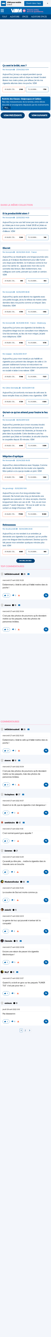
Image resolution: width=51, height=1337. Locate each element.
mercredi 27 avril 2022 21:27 (13, 978)
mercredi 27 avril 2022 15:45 (13, 888)
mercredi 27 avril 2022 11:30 (13, 829)
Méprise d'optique (13, 456)
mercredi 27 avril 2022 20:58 (13, 947)
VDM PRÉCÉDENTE (13, 116)
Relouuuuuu (9, 525)
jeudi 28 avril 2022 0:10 (11, 1009)
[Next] (29, 1030)
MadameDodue (12, 882)
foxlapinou (10, 795)
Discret (6, 248)
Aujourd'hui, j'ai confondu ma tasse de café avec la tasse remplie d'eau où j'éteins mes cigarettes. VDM (25, 394)
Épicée (25, 17)
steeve (8, 605)
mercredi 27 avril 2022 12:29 (13, 857)
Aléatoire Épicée (39, 17)
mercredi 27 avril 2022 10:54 (13, 611)
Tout (4, 17)
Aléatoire (14, 17)
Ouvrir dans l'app (33, 3)
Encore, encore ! (25, 561)
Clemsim (9, 941)
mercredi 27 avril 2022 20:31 (13, 916)
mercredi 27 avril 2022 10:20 (13, 580)
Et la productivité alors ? (16, 213)
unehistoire (10, 823)
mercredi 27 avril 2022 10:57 (13, 801)
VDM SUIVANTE (39, 116)
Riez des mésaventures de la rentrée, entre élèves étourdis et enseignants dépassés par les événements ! (25, 103)
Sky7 (7, 972)
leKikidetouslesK (12, 574)
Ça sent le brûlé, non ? (15, 66)
